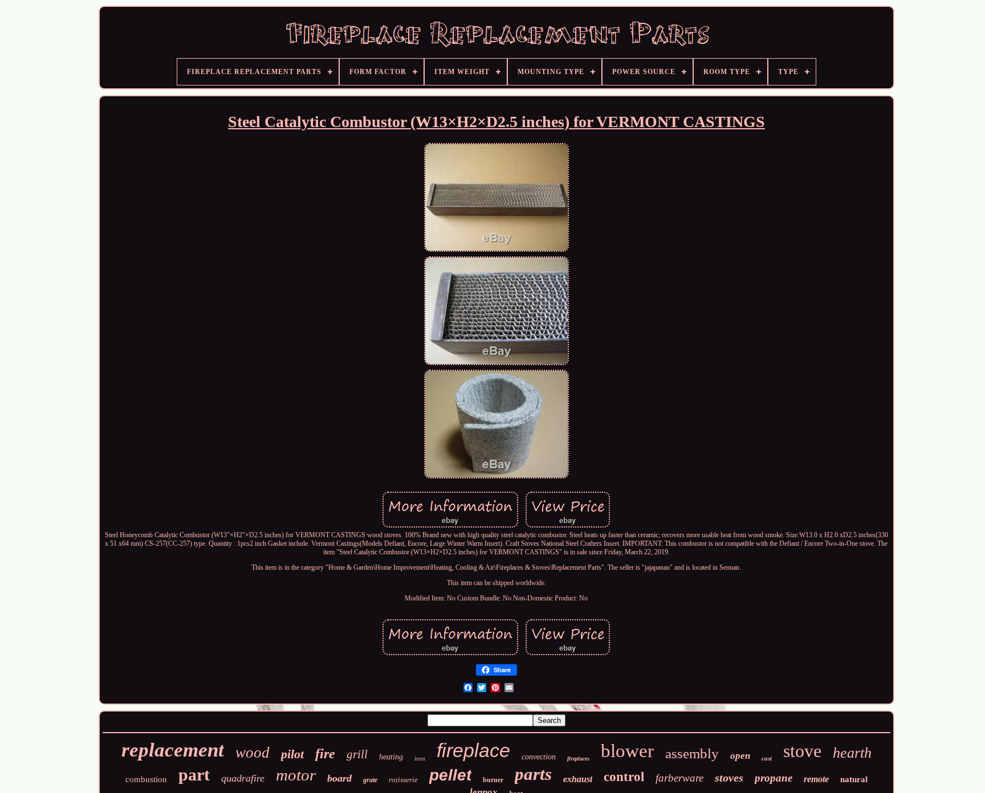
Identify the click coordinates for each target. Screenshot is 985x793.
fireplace (473, 750)
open (740, 755)
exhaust (577, 779)
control (624, 777)
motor (296, 775)
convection (539, 757)
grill (357, 754)
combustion (146, 779)
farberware (679, 778)
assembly (692, 753)
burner (493, 780)
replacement (172, 750)
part (194, 774)
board (339, 778)
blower (627, 751)
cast (767, 758)
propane (773, 778)
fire (325, 753)
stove (802, 751)
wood (252, 752)
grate (370, 780)
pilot (292, 754)
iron (419, 758)
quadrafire (242, 778)
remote (816, 779)
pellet (450, 775)
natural (854, 779)
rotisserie (403, 779)
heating (391, 757)
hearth (852, 753)
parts (533, 774)
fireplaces (578, 758)
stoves (729, 777)
